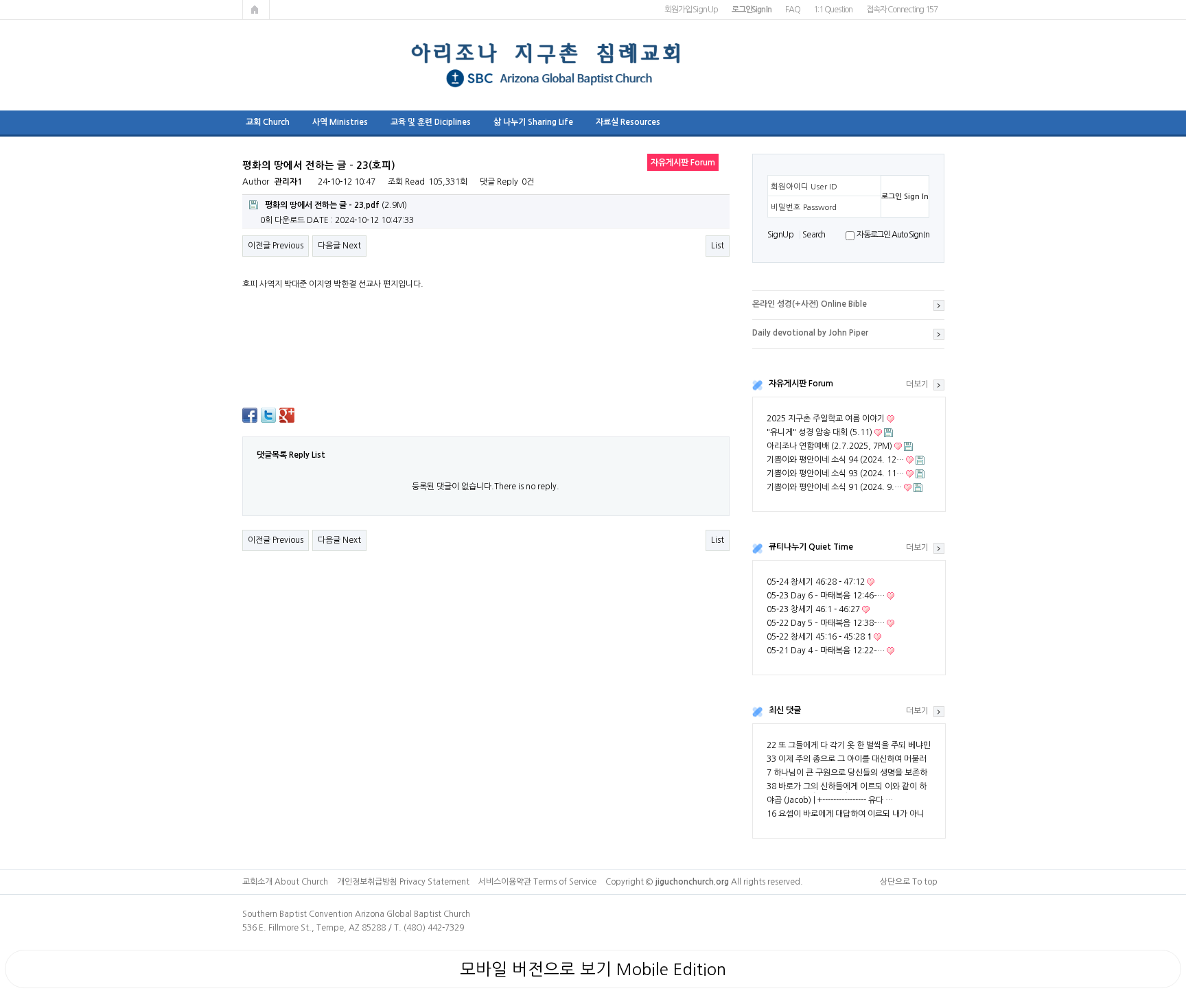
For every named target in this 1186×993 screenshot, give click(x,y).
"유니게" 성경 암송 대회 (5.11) (819, 432)
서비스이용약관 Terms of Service (537, 882)
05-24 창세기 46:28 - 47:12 (816, 582)
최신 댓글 (785, 710)
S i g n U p (780, 235)
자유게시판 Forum (801, 383)
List (717, 246)
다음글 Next (339, 246)
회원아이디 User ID (804, 187)
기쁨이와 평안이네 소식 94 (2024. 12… (835, 460)
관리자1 (288, 182)
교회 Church (268, 122)
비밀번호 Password (804, 207)
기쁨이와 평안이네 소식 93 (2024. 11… (835, 473)
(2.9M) (336, 205)
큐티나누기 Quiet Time (811, 547)
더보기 (917, 384)
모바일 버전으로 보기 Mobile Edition (593, 969)
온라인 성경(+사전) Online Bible (809, 304)
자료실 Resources (628, 122)
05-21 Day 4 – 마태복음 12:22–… (826, 650)
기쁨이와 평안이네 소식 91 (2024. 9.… (834, 487)
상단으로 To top (909, 882)
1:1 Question (832, 9)
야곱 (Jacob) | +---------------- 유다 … (830, 800)
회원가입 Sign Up (691, 9)
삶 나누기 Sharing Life (533, 122)
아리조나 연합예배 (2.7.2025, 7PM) (829, 446)
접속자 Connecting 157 (901, 9)
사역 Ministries (340, 122)
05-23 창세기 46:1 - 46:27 (813, 609)
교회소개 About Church (285, 882)
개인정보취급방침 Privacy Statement (403, 882)
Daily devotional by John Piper (810, 333)
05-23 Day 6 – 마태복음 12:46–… (826, 596)
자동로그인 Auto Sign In (893, 235)
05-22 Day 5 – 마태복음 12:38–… (826, 623)
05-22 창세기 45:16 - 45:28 (819, 637)
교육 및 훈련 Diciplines (431, 122)
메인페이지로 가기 (256, 9)
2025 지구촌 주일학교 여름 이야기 (826, 418)
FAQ (792, 9)
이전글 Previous (275, 246)
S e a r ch (813, 235)
